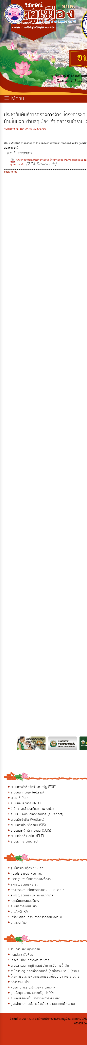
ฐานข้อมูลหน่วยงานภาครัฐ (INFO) (32, 992)
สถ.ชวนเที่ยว (19, 922)
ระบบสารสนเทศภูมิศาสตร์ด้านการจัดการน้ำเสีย (40, 965)
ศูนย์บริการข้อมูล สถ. (24, 906)
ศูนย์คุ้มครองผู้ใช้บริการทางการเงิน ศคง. (36, 998)
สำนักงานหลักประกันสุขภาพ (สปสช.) (33, 808)
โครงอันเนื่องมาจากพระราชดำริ (30, 960)
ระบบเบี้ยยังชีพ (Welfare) (27, 819)
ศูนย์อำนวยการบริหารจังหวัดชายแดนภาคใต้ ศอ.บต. (43, 1003)
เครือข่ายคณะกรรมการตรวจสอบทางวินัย (36, 917)
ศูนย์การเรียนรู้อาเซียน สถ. (27, 868)
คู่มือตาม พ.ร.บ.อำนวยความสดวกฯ (33, 987)
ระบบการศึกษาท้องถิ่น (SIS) (28, 825)
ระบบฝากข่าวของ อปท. (25, 841)
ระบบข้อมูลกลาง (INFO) (26, 803)
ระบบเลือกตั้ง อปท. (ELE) (27, 836)
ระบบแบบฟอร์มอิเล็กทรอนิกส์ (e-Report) (37, 814)
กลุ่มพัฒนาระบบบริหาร (25, 900)
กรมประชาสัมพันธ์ (22, 954)
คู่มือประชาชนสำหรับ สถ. (26, 873)
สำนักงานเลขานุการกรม (25, 949)
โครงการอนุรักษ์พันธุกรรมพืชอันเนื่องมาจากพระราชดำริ (45, 976)
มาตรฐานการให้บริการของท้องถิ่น (32, 879)
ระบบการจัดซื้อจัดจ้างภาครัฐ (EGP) (33, 787)
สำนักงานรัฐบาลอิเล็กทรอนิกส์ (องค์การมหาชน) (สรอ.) (45, 971)
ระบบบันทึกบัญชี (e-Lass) (27, 792)
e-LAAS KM (20, 911)
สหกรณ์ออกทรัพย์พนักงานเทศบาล (32, 895)
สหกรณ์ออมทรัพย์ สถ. (25, 884)
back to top (10, 171)
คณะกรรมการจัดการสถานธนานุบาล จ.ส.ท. (38, 890)
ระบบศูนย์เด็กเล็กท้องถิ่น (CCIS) (31, 830)
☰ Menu (14, 99)
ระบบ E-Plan (20, 797)
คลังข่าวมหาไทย (21, 982)
